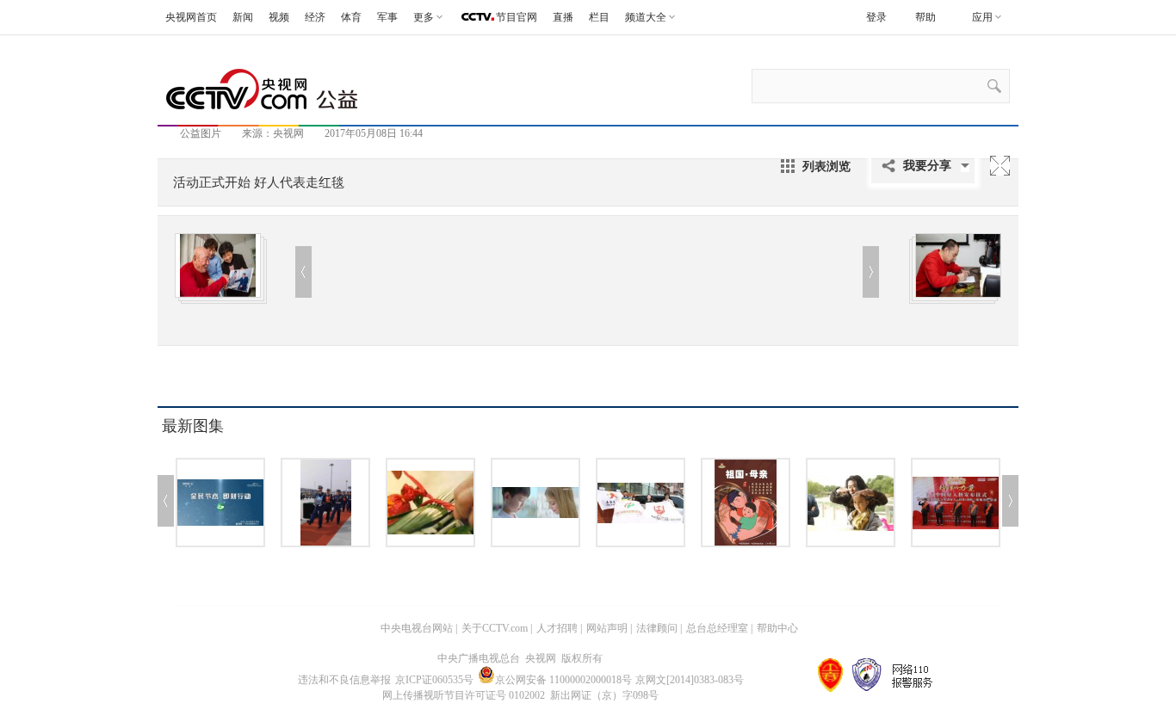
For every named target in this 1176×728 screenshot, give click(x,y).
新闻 (242, 17)
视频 (279, 17)
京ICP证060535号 (434, 680)
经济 (315, 17)
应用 (982, 17)
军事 (387, 17)
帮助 (925, 17)
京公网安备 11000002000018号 (563, 680)
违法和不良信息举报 (344, 680)
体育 (351, 17)
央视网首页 (191, 17)
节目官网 (516, 17)
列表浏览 (826, 166)
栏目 (599, 17)
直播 (563, 17)
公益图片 (200, 133)
